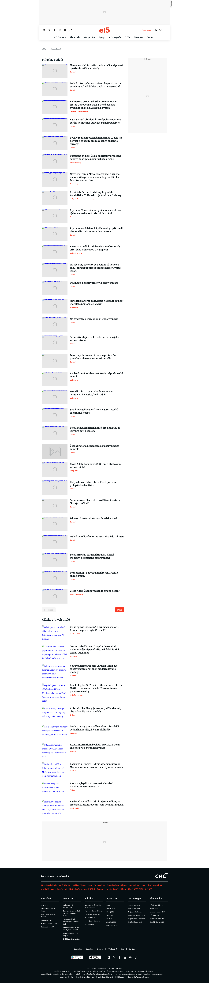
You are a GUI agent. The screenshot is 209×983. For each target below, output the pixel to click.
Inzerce (100, 949)
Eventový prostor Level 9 (108, 889)
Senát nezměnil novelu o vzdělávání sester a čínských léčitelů (95, 502)
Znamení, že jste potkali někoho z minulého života (71, 913)
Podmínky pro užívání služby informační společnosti (93, 974)
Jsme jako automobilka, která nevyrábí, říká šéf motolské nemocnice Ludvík (96, 302)
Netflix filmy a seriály (135, 922)
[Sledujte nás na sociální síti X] (49, 30)
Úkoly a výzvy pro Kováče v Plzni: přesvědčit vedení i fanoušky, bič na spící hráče (95, 728)
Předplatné (112, 949)
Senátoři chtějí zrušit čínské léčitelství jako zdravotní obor (94, 339)
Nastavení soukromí (159, 974)
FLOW (127, 37)
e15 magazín (115, 37)
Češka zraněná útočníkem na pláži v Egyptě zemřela (94, 447)
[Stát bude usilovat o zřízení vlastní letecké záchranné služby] (54, 415)
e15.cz (44, 49)
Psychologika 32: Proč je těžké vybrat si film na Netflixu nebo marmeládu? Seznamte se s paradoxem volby (96, 688)
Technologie (134, 898)
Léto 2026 (68, 898)
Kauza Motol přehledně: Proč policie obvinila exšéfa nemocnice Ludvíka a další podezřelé (95, 121)
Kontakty (78, 949)
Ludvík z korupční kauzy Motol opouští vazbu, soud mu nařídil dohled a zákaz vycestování (96, 85)
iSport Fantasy (94, 885)
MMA (108, 905)
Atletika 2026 (111, 922)
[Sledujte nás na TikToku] (71, 30)
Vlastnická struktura (67, 977)
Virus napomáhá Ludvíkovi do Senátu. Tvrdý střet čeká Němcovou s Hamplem (95, 248)
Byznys (102, 37)
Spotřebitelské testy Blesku (114, 885)
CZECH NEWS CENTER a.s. (113, 968)
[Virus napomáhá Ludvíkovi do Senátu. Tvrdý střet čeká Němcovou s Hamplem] (54, 252)
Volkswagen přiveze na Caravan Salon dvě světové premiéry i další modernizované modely (94, 668)
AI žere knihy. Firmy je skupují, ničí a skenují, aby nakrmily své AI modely (95, 710)
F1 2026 (109, 919)
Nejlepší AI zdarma (135, 912)
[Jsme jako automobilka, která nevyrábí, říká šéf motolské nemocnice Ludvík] (54, 306)
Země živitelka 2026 (157, 922)
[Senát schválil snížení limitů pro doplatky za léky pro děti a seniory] (54, 433)
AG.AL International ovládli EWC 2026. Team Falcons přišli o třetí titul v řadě (95, 746)
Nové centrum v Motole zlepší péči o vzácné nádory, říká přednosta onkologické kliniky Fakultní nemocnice (95, 177)
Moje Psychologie (49, 885)
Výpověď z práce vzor (92, 921)
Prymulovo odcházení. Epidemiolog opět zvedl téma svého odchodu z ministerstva (96, 230)
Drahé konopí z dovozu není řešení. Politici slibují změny (94, 574)
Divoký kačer (89, 924)
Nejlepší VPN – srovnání (136, 919)
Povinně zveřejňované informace (137, 977)
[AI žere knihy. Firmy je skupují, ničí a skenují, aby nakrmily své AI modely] (54, 714)
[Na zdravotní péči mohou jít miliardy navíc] (54, 324)
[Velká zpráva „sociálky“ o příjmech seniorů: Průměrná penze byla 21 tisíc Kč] (54, 633)
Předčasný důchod (156, 905)
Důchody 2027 (155, 915)
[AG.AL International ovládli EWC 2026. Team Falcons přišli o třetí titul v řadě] (54, 751)
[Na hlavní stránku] (104, 30)
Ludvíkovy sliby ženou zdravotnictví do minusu (97, 536)
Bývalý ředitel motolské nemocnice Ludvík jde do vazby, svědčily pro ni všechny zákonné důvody (96, 140)
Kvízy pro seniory (47, 920)
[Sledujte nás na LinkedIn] (44, 30)
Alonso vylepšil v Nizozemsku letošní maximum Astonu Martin (91, 785)
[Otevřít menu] (165, 30)
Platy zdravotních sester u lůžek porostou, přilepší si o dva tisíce (94, 484)
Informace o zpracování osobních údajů (128, 974)
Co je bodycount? (47, 927)
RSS (122, 949)
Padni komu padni (91, 918)
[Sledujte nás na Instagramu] (60, 30)
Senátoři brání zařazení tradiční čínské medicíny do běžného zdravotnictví (92, 556)
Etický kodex (119, 977)
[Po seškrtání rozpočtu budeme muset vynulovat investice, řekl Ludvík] (54, 397)
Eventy (150, 37)
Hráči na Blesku (79, 885)
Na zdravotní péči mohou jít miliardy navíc (94, 319)
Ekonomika (75, 37)
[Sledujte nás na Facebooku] (55, 30)
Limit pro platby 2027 (157, 912)
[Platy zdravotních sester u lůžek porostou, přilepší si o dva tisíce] (54, 487)
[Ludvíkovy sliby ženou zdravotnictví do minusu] (54, 542)
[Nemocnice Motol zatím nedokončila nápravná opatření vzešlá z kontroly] (54, 71)
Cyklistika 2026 (111, 925)
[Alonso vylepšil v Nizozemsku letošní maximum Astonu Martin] (54, 789)
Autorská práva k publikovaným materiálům (57, 974)
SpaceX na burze (134, 905)
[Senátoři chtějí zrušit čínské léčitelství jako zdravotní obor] (54, 343)
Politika (89, 898)
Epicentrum (45, 905)
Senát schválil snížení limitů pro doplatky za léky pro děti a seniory (95, 429)
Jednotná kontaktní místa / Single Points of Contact (94, 977)
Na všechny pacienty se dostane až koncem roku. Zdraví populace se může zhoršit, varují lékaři (95, 267)
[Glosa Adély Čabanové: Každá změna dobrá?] (54, 596)
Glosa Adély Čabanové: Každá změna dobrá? (95, 590)
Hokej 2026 (110, 912)
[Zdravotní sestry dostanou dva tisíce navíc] (54, 524)
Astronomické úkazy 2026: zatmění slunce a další (71, 921)
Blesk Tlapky (64, 885)
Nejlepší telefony (134, 908)
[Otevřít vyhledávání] (160, 30)
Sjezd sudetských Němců (94, 911)
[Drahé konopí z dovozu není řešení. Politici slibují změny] (54, 578)
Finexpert (138, 37)
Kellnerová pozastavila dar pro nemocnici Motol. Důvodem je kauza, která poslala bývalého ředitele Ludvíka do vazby (93, 104)
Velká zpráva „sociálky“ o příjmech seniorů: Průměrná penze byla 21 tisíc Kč (94, 629)
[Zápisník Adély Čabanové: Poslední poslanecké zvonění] (54, 379)
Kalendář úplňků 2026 (49, 923)
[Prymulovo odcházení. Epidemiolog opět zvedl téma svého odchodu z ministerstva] (54, 234)
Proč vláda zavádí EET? (93, 914)
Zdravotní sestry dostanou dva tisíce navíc (94, 518)
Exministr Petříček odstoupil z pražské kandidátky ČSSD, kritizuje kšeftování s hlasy (95, 194)
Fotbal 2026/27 (111, 908)
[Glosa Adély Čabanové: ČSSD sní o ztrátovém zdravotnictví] (54, 469)
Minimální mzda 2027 (157, 919)
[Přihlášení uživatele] (155, 30)
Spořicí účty (154, 908)
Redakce (89, 949)
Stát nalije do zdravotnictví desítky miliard (94, 282)
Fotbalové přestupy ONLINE (82, 889)
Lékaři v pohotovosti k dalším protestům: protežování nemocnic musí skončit (93, 357)
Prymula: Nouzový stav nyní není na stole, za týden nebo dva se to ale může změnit (95, 212)
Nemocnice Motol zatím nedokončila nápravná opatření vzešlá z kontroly (96, 67)
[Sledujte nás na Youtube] (65, 30)
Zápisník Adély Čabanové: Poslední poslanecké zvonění (96, 375)
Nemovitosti (134, 885)
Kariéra (132, 949)
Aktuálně (46, 898)
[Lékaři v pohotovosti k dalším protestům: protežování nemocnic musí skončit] (54, 361)
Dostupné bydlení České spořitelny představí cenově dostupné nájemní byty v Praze (95, 157)
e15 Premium (60, 37)
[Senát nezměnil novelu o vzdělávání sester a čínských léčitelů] (54, 506)
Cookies (147, 974)
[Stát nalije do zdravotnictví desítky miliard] (54, 288)
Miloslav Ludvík (55, 49)
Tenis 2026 (110, 915)
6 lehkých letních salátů (71, 939)
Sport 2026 (112, 898)
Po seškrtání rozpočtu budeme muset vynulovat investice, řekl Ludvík (91, 393)
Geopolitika (89, 37)
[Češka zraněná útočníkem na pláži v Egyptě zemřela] (54, 451)
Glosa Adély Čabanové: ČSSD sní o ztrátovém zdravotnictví (95, 466)
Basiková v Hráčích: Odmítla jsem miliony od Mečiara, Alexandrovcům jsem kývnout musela (96, 766)
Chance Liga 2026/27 (130, 889)
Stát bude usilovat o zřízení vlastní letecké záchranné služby (94, 411)
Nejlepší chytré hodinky (136, 915)
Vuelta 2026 (146, 889)
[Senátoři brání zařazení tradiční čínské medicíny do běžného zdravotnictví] (54, 560)
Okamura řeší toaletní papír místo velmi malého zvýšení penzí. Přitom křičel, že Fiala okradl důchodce (95, 649)
